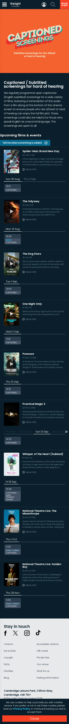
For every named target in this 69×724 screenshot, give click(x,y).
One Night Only (32, 304)
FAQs (7, 664)
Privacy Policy (21, 708)
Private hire (43, 657)
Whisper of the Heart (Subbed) (42, 454)
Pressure (28, 354)
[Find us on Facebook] (5, 633)
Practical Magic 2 (33, 404)
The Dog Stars (31, 254)
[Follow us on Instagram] (27, 633)
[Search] (52, 4)
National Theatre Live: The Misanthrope (39, 512)
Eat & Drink (10, 650)
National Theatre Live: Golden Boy (41, 565)
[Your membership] (43, 4)
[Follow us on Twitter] (15, 633)
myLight (8, 657)
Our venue (43, 664)
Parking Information (48, 677)
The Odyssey (30, 201)
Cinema (8, 644)
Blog (6, 677)
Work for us (43, 671)
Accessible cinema (48, 644)
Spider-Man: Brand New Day (40, 151)
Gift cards (42, 650)
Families (8, 671)
